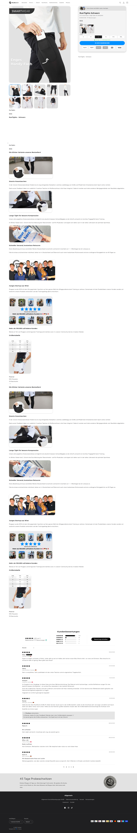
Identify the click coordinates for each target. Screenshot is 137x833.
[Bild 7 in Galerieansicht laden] (15, 102)
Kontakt (72, 802)
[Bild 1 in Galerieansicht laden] (15, 90)
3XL (121, 36)
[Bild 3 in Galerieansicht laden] (40, 90)
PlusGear (19, 827)
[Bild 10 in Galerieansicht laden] (52, 102)
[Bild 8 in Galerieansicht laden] (27, 102)
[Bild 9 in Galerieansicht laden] (40, 102)
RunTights (12, 110)
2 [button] (66, 767)
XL (107, 37)
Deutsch (28, 821)
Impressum (66, 802)
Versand (82, 799)
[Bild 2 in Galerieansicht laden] (27, 90)
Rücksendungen (90, 799)
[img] (26, 652)
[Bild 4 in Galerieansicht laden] (52, 90)
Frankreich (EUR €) (15, 821)
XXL (114, 37)
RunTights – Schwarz (17, 117)
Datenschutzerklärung (72, 799)
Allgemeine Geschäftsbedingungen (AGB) (52, 799)
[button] (31, 2)
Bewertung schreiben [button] (101, 639)
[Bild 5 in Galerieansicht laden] (64, 90)
